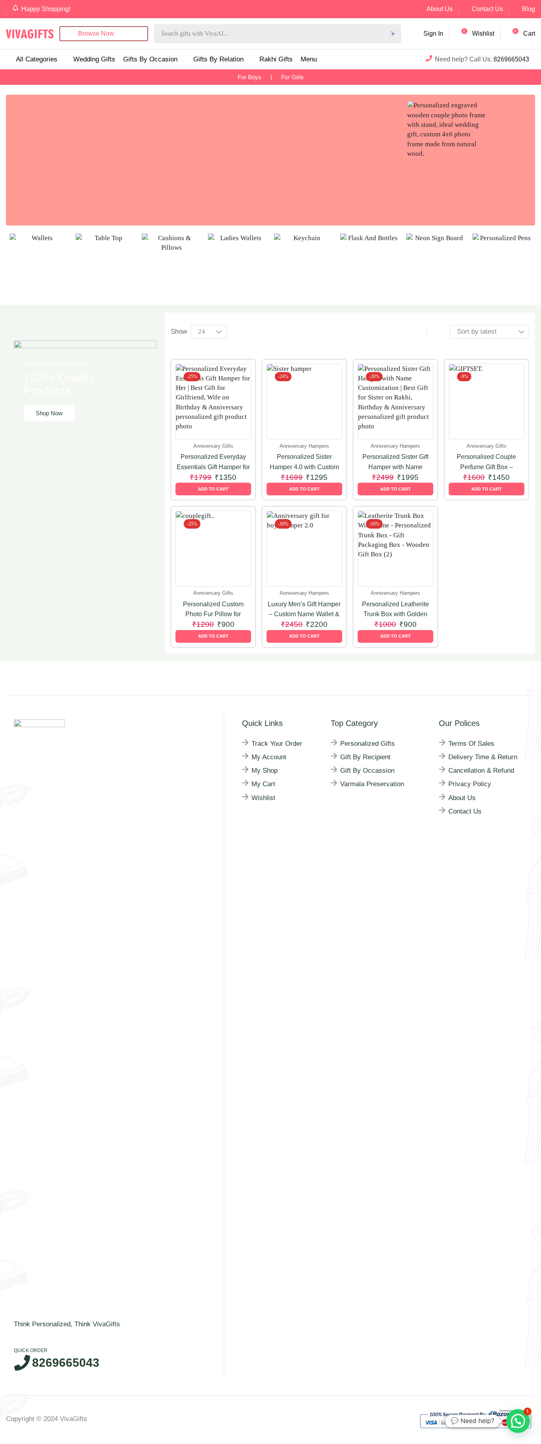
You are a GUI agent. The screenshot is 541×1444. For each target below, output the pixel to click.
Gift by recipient (365, 757)
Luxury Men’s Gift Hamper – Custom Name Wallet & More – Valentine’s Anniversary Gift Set (304, 610)
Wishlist (263, 798)
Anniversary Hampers (304, 446)
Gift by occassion (367, 770)
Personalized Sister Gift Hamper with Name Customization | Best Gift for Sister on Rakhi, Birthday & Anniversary (395, 462)
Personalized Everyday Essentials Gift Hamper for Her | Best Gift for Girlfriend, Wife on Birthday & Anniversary (213, 462)
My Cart (263, 784)
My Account (268, 757)
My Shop (264, 770)
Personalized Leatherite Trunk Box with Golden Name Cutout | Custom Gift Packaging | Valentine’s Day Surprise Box (395, 610)
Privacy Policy (469, 784)
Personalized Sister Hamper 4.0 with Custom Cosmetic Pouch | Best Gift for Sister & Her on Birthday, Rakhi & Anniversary (304, 462)
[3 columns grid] (418, 332)
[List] (435, 332)
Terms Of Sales (471, 743)
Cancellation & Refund (481, 770)
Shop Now (49, 413)
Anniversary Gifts (213, 446)
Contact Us (487, 9)
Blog (528, 9)
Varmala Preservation (372, 784)
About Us (440, 9)
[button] (475, 33)
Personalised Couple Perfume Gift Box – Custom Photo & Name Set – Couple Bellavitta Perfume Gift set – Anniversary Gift (486, 462)
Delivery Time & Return (482, 757)
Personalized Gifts (367, 743)
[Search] (393, 34)
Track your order (276, 743)
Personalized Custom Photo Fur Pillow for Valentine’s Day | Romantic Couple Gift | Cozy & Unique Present (213, 610)
